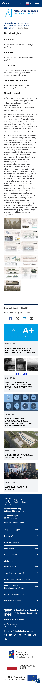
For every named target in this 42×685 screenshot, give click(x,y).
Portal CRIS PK (10, 567)
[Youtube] (7, 3)
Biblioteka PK (9, 561)
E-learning (8, 536)
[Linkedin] (20, 634)
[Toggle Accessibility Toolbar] (37, 680)
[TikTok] (24, 634)
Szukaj (21, 3)
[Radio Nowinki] (34, 634)
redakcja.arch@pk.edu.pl (14, 523)
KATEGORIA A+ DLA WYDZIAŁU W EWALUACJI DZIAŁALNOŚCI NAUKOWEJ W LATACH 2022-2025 (20, 350)
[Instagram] (15, 634)
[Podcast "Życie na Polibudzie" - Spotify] (6, 638)
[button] (10, 319)
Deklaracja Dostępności (14, 594)
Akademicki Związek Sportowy (17, 579)
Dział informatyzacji (12, 542)
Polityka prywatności (12, 600)
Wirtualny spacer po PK (14, 573)
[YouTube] (10, 634)
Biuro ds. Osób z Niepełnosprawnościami (14, 587)
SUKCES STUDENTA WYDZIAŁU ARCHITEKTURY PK (19, 456)
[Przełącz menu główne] (37, 3)
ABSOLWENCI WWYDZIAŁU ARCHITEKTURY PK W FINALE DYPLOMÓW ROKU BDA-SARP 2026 (18, 385)
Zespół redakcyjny (12, 530)
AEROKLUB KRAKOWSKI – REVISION (17, 488)
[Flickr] (29, 634)
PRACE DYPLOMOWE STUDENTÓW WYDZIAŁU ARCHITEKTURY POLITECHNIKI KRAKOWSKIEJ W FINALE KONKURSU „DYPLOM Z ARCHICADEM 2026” (19, 422)
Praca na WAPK (10, 555)
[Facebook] (3, 3)
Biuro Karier (9, 549)
